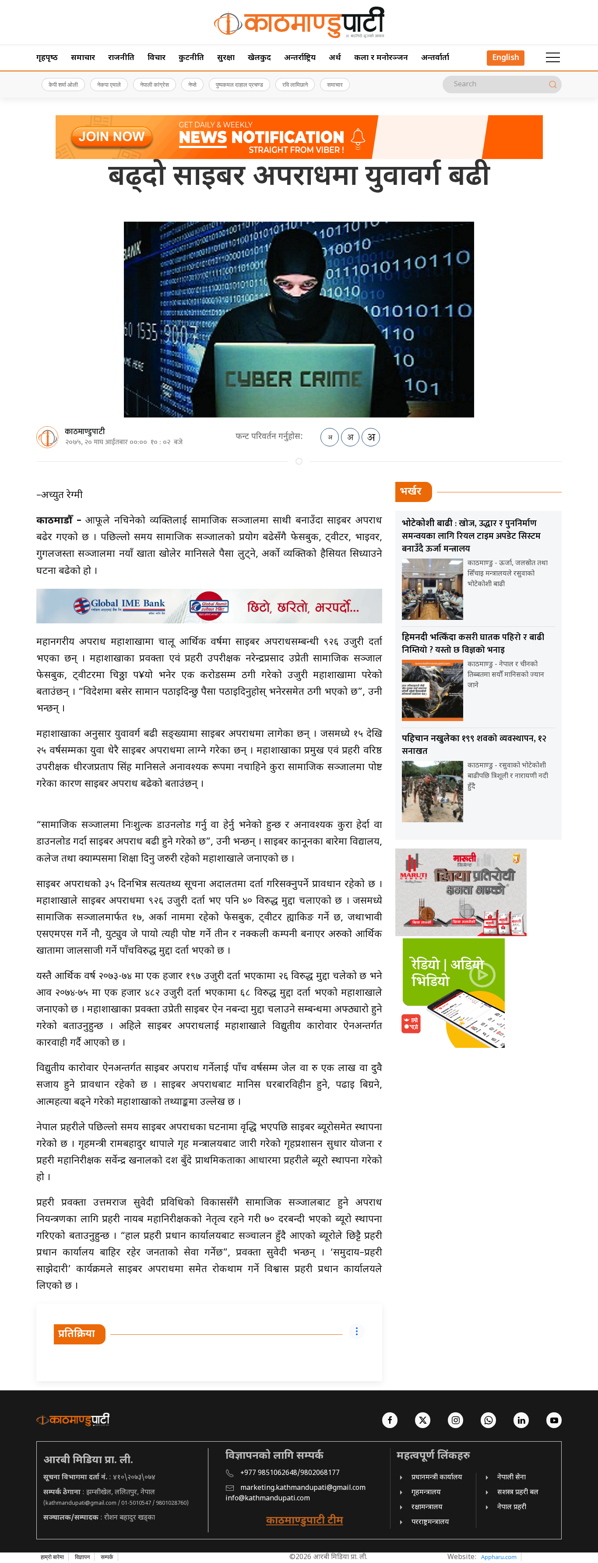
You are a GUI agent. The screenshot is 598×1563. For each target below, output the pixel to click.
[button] (553, 58)
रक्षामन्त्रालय (427, 1507)
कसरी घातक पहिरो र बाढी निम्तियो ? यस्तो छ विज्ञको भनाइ (473, 644)
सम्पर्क (107, 1557)
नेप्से (192, 84)
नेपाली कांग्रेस (154, 84)
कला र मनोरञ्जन (381, 58)
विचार (156, 58)
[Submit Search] (553, 84)
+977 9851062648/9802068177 (290, 1473)
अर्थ (335, 58)
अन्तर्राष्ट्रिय (300, 58)
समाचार (83, 58)
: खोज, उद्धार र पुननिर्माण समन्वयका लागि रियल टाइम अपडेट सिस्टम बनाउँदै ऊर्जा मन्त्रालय (471, 536)
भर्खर (411, 492)
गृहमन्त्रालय (426, 1492)
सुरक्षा (226, 58)
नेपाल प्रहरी (511, 1507)
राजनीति (121, 58)
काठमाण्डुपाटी (85, 431)
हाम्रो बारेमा (52, 1557)
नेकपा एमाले (109, 84)
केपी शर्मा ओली (63, 84)
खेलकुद (259, 58)
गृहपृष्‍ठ (47, 58)
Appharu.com (499, 1557)
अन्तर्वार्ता (435, 58)
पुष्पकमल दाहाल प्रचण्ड (239, 84)
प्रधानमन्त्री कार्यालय (437, 1477)
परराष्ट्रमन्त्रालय (430, 1522)
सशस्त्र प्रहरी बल (517, 1492)
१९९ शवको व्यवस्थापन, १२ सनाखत (474, 745)
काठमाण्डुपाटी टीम (304, 1521)
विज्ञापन (82, 1557)
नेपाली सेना (511, 1477)
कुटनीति (191, 58)
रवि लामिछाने (295, 84)
